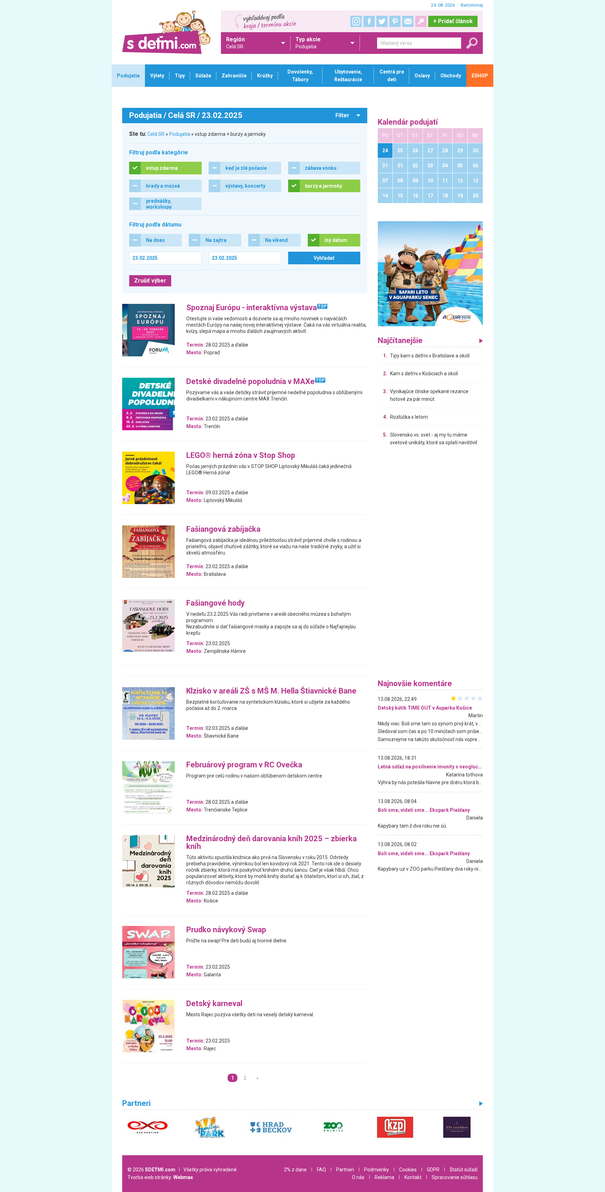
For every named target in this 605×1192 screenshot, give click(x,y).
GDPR (433, 1169)
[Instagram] (356, 21)
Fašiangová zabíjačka (223, 529)
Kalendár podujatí (408, 122)
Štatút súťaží (464, 1169)
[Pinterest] (395, 21)
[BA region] (430, 273)
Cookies (408, 1169)
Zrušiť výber (150, 280)
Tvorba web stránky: (160, 1177)
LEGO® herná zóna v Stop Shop (240, 456)
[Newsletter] (407, 21)
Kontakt (413, 1177)
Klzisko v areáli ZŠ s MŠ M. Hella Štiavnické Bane (271, 691)
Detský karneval (214, 1004)
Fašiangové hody (215, 603)
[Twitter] (382, 21)
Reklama (384, 1177)
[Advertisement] (430, 564)
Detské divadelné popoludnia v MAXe (250, 382)
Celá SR (156, 134)
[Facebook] (369, 21)
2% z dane (295, 1169)
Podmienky (376, 1169)
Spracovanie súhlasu (455, 1177)
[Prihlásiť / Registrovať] (420, 21)
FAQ (321, 1169)
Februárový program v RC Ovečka (244, 765)
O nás (358, 1177)
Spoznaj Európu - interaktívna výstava (251, 308)
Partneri (345, 1169)
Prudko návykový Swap (226, 930)
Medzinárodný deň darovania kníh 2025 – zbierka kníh (271, 843)
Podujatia (179, 134)
